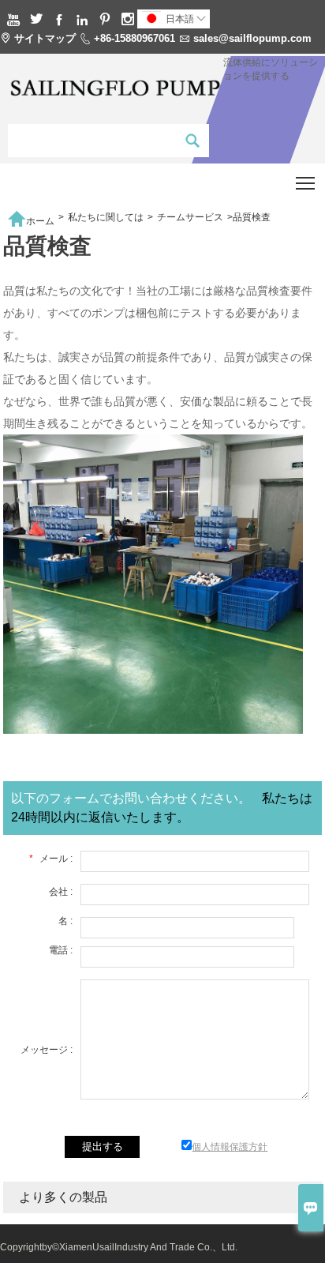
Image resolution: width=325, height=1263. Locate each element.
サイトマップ (45, 38)
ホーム (30, 217)
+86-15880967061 (134, 38)
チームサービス (190, 217)
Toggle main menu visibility (305, 182)
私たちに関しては (106, 217)
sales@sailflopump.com (252, 38)
